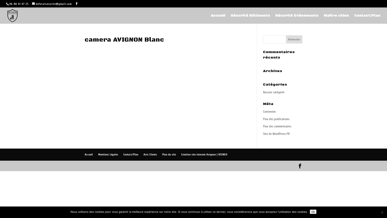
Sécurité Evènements (297, 16)
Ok (313, 211)
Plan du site (169, 154)
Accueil (218, 16)
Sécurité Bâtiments (250, 16)
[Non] (382, 212)
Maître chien (336, 16)
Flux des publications (276, 119)
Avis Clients (150, 154)
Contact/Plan (367, 16)
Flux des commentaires (277, 126)
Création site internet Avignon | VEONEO (204, 154)
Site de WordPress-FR (276, 134)
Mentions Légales (108, 154)
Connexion (269, 111)
